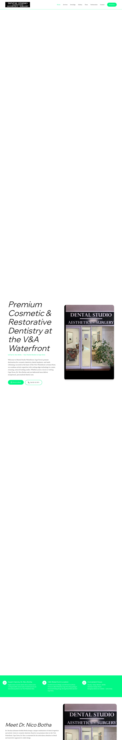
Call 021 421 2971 (34, 382)
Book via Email (17, 382)
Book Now (112, 4)
